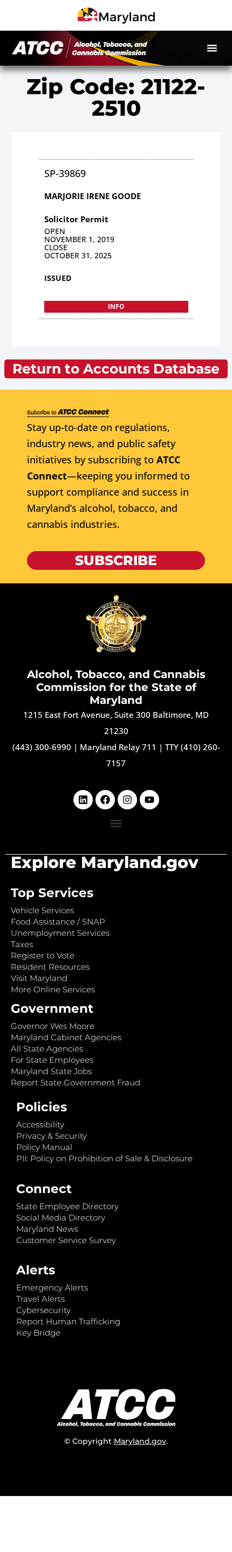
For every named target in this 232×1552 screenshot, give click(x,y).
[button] (212, 48)
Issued (57, 278)
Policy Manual (44, 1147)
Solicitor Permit (76, 219)
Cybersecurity (43, 1310)
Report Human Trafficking (68, 1321)
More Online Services (53, 989)
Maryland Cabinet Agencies (66, 1037)
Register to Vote (42, 955)
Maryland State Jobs (51, 1071)
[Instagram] (127, 799)
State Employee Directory (67, 1206)
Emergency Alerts (52, 1287)
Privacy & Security (51, 1136)
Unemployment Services (60, 933)
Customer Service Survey (66, 1240)
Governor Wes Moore (52, 1026)
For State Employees (52, 1060)
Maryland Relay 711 (119, 747)
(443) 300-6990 (41, 747)
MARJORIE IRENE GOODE (92, 196)
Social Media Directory (60, 1217)
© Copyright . (116, 1441)
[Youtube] (149, 799)
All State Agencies (47, 1048)
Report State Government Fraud (75, 1082)
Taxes (22, 944)
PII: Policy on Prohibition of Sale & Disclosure (104, 1158)
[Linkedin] (83, 799)
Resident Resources (50, 967)
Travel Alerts (40, 1299)
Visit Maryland (39, 978)
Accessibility (40, 1124)
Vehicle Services (42, 910)
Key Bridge (38, 1333)
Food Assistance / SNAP (58, 921)
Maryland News (47, 1229)
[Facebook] (105, 799)
